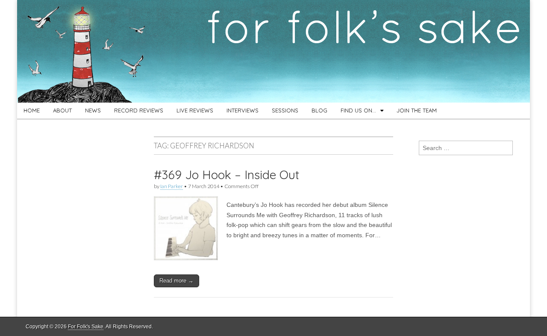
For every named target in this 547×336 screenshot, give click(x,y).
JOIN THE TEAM (417, 110)
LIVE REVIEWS (194, 110)
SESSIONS (285, 110)
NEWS (93, 110)
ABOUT (62, 110)
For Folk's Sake (85, 327)
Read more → (176, 280)
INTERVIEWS (242, 110)
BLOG (319, 110)
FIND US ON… (358, 110)
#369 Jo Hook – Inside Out (226, 174)
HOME (32, 110)
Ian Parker (171, 186)
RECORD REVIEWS (138, 110)
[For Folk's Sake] (273, 51)
